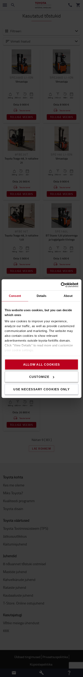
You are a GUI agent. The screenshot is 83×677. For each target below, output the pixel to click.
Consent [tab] (15, 296)
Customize (39, 376)
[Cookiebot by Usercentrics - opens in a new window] (60, 284)
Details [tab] (42, 296)
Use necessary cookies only (41, 389)
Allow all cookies (41, 364)
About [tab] (68, 296)
